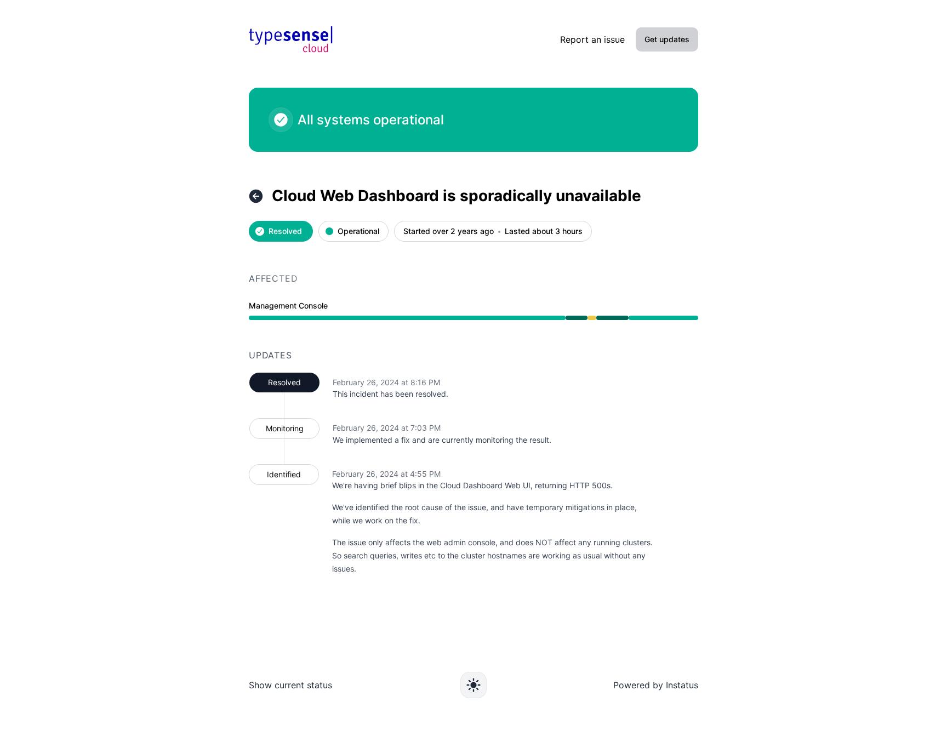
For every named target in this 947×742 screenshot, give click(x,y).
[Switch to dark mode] (473, 685)
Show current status (290, 685)
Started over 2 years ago (448, 231)
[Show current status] (255, 196)
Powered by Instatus (655, 685)
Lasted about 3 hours (544, 231)
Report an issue (592, 39)
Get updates (666, 39)
